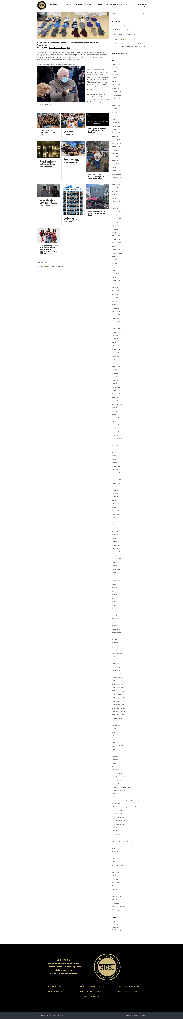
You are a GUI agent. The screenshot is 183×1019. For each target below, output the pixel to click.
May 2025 (115, 115)
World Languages (117, 910)
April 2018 (115, 380)
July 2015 (115, 486)
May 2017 (115, 411)
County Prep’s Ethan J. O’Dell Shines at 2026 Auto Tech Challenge (96, 176)
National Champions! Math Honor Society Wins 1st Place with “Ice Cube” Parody (48, 202)
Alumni (114, 625)
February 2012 (116, 569)
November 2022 (116, 212)
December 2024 (116, 133)
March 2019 (115, 342)
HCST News (128, 1015)
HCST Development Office (120, 777)
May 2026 (115, 74)
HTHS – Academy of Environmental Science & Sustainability (125, 802)
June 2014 (115, 528)
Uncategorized (116, 896)
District (114, 732)
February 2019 (116, 346)
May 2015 (115, 493)
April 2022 (115, 229)
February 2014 (116, 541)
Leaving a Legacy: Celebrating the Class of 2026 (49, 132)
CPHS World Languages (119, 711)
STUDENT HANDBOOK (54, 991)
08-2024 (114, 605)
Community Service (117, 660)
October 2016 (116, 435)
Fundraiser (115, 759)
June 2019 (115, 332)
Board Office (116, 646)
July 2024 (115, 150)
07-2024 (114, 601)
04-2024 (114, 591)
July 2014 (115, 524)
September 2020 (117, 294)
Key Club (114, 858)
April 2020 (115, 304)
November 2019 (116, 322)
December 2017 (116, 394)
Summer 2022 (116, 882)
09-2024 (114, 608)
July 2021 (115, 260)
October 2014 (116, 517)
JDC (113, 855)
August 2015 (116, 483)
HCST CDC (115, 770)
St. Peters (115, 879)
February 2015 (116, 504)
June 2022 (115, 222)
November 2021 (116, 246)
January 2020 (116, 315)
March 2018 (115, 383)
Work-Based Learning (118, 906)
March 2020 (115, 308)
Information (115, 848)
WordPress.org (116, 930)
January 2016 (116, 466)
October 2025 (116, 98)
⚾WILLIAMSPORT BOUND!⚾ (121, 29)
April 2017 (115, 414)
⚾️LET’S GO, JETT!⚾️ (118, 25)
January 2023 (116, 205)
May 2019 (115, 335)
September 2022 (117, 219)
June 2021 (115, 263)
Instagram (115, 851)
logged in (48, 266)
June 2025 (115, 112)
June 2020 (115, 298)
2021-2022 (115, 619)
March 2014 (115, 538)
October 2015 (116, 476)
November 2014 (116, 514)
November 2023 (116, 177)
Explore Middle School (118, 746)
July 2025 (115, 109)
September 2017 (117, 404)
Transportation (116, 893)
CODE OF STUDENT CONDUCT (54, 986)
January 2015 (116, 507)
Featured (114, 752)
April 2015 (115, 497)
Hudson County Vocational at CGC (122, 841)
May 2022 (115, 225)
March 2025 (115, 122)
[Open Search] (145, 7)
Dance (114, 728)
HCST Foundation (117, 780)
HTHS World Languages (119, 824)
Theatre (114, 889)
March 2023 (115, 198)
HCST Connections (118, 773)
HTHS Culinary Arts (118, 810)
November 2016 (116, 431)
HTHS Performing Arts (118, 817)
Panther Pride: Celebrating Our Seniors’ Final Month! (73, 220)
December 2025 (116, 91)
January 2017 (116, 425)
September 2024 (117, 143)
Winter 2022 (115, 903)
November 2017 (116, 397)
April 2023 (115, 194)
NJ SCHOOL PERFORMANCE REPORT (91, 986)
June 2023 (115, 188)
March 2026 (115, 81)
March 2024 (115, 164)
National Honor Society (119, 869)
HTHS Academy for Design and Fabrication (124, 807)
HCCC (114, 763)
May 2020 (115, 301)
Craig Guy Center (117, 718)
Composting (115, 663)
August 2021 (116, 256)
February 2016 (116, 462)
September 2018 (117, 363)
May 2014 (115, 531)
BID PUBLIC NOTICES (91, 996)
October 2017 (116, 401)
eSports (114, 739)
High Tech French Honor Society (121, 787)
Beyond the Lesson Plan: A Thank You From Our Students (97, 130)
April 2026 (115, 78)
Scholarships (115, 872)
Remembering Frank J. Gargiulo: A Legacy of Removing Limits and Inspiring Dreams (48, 163)
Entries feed (115, 924)
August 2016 (116, 442)
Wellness (114, 899)
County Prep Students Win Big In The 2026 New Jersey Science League (73, 161)
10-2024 (114, 612)
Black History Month (118, 643)
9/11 (113, 622)
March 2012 (115, 565)
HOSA (114, 794)
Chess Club (115, 649)
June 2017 (115, 407)
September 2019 (117, 328)
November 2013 (116, 552)
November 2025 (116, 95)
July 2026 (115, 67)
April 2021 (115, 270)
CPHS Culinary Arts (118, 684)
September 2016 (117, 438)
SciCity (114, 875)
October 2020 (116, 291)
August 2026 (116, 64)
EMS (113, 735)
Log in (113, 922)
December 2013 (116, 548)
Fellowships (115, 756)
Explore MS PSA (116, 749)
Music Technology (117, 865)
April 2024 (115, 160)
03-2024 (114, 588)
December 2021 (116, 243)
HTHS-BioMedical (117, 827)
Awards (114, 636)
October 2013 (116, 555)
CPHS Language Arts (118, 698)
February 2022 (116, 236)
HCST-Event (115, 783)
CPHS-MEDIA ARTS (118, 715)
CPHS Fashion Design (118, 691)
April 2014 (115, 534)
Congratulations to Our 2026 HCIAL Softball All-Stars (97, 213)
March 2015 (115, 500)
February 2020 (116, 311)
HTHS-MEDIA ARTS (118, 834)
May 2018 (115, 377)
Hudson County (116, 838)
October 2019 (116, 325)
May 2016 (115, 452)
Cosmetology (116, 667)
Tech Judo (115, 886)
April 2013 (115, 562)
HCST (114, 766)
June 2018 (115, 373)
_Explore (114, 584)
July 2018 (115, 370)
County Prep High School (57, 48)
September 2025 (117, 102)
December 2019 (116, 318)
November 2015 (116, 473)
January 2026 (116, 88)
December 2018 (116, 352)
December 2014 (116, 510)
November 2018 (116, 356)
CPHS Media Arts (117, 701)
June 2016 (115, 449)
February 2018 (116, 387)
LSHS (113, 862)
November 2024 (116, 136)
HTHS (114, 797)
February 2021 (116, 277)
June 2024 (115, 153)
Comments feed (117, 927)
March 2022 (115, 232)
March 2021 (115, 273)
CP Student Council (118, 677)
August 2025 (116, 105)
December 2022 (116, 208)
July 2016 (115, 445)
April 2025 (115, 119)
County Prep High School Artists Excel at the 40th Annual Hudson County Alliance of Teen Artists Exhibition (49, 249)
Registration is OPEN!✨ (119, 39)
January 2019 (116, 349)
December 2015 (116, 469)
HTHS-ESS (115, 831)
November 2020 (116, 287)
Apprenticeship (116, 632)
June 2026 (115, 71)
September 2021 (117, 253)
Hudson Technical (117, 844)
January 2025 (116, 129)
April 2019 (115, 339)
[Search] (143, 13)
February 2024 (116, 167)
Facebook (135, 1015)
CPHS (68, 48)
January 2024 (116, 170)
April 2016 (115, 456)
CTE (113, 722)
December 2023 (116, 174)
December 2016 (116, 428)
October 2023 (116, 181)
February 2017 (116, 421)
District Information (83, 4)
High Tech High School (118, 790)
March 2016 (115, 459)
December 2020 (116, 284)
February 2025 (116, 126)
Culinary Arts (116, 725)
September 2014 (117, 521)
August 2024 (116, 146)
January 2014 (116, 545)
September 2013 (117, 559)
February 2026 (116, 85)
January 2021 (116, 280)
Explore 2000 (116, 742)
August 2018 (116, 366)
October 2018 (116, 359)
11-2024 (114, 615)
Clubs (113, 656)
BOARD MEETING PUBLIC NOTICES (91, 991)
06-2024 (114, 598)
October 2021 (116, 249)
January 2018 (116, 390)
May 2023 (115, 191)
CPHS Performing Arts (118, 708)
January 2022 (116, 239)
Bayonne (114, 639)
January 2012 (116, 572)
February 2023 (116, 201)
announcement (116, 629)
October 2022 (116, 215)
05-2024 (114, 595)
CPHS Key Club (116, 694)
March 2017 (115, 418)
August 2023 (116, 184)
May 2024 (115, 157)
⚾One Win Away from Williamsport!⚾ (123, 34)
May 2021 (115, 267)
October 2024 (116, 140)
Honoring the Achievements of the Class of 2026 (71, 132)
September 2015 (117, 480)
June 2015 (115, 490)
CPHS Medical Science (118, 704)
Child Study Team (117, 653)
